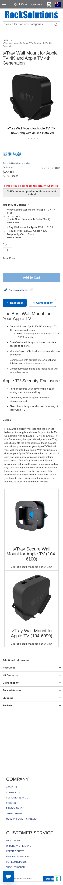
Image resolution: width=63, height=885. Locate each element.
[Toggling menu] (4, 4)
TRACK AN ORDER (15, 867)
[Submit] (56, 24)
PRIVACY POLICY (14, 808)
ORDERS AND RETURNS (18, 846)
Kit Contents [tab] (10, 675)
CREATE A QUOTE (15, 851)
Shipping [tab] (8, 697)
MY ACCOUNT (13, 840)
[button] (25, 138)
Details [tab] (7, 419)
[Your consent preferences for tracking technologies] (57, 879)
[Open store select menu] (58, 5)
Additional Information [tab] (16, 660)
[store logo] (31, 15)
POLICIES (11, 803)
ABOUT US (11, 787)
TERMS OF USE (14, 813)
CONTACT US (13, 792)
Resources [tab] (9, 667)
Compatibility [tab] (11, 682)
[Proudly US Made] (17, 155)
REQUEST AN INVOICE (17, 856)
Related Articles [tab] (12, 690)
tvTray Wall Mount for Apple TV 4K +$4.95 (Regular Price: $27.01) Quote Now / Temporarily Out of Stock (30, 232)
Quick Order (21, 4)
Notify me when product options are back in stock (31, 192)
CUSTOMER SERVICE (17, 798)
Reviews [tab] (8, 705)
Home (6, 40)
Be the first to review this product (16, 163)
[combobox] (31, 24)
